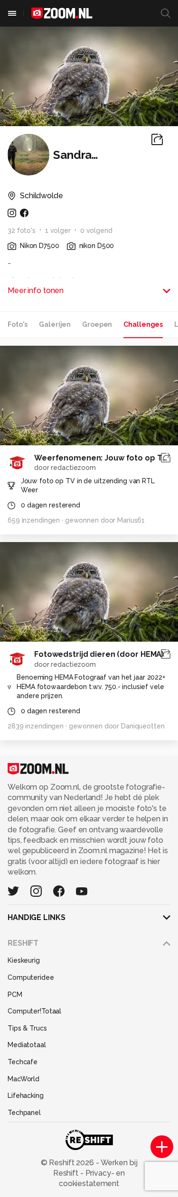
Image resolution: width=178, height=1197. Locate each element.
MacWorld (23, 1079)
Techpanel (24, 1112)
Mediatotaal (27, 1045)
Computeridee (31, 977)
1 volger (58, 230)
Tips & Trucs (27, 1028)
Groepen (97, 324)
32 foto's (22, 230)
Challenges (143, 324)
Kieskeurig (24, 960)
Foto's (18, 324)
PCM (15, 994)
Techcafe (22, 1062)
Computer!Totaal (34, 1011)
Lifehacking (26, 1095)
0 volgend (96, 230)
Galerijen (55, 324)
